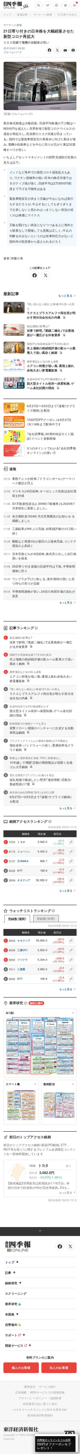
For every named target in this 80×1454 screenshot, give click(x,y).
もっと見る (65, 295)
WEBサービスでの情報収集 (47, 1392)
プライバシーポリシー (33, 1398)
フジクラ (22, 959)
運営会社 (29, 1387)
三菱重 (21, 969)
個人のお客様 (21, 1367)
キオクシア (24, 880)
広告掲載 (20, 1392)
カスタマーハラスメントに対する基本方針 (40, 1409)
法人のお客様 (58, 1367)
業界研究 (11, 1304)
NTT (19, 870)
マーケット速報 (42, 14)
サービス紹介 (47, 1387)
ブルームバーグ (12, 52)
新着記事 (22, 14)
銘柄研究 (11, 1283)
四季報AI (11, 1324)
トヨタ (21, 842)
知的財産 (55, 1398)
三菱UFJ (22, 950)
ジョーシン (24, 851)
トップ (7, 14)
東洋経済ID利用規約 (40, 1415)
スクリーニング (15, 1293)
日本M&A (23, 861)
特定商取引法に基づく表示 (40, 1404)
